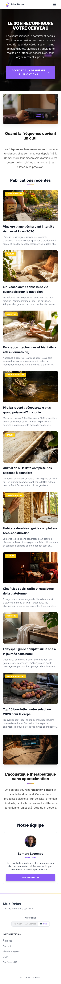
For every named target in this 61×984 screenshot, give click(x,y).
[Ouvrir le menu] (54, 4)
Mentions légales (11, 951)
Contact (7, 946)
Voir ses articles (30, 877)
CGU (5, 956)
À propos (7, 940)
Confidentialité (10, 962)
